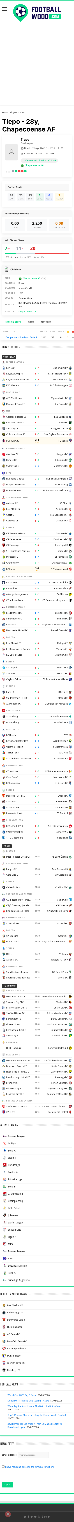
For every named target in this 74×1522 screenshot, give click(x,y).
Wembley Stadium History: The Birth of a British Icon (34, 1406)
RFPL (11, 1258)
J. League (13, 1215)
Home (5, 112)
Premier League (16, 1136)
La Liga (12, 1143)
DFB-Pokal (14, 1208)
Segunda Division (17, 1265)
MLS (10, 1244)
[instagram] (45, 1517)
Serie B (12, 1186)
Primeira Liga (15, 1179)
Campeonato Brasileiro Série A (40, 160)
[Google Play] (49, 1517)
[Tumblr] (42, 1517)
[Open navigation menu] (4, 9)
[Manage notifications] (8, 1514)
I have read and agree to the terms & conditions (29, 1467)
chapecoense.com (27, 311)
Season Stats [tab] (13, 322)
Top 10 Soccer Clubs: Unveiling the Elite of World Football (37, 1415)
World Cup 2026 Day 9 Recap (22, 1395)
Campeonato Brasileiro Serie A (21, 337)
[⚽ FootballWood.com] (37, 12)
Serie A (12, 1150)
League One (14, 1229)
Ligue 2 (12, 1236)
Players (13, 112)
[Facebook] (28, 1517)
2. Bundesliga (15, 1193)
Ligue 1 (12, 1157)
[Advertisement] (37, 68)
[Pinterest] (35, 1517)
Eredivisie (13, 1172)
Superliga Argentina (19, 1280)
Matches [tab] (46, 322)
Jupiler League (15, 1222)
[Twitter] (31, 1517)
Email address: (10, 1454)
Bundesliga (14, 1165)
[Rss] (25, 1517)
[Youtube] (39, 1517)
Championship (16, 1201)
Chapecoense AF (34, 165)
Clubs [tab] (30, 322)
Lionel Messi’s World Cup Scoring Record (28, 1400)
